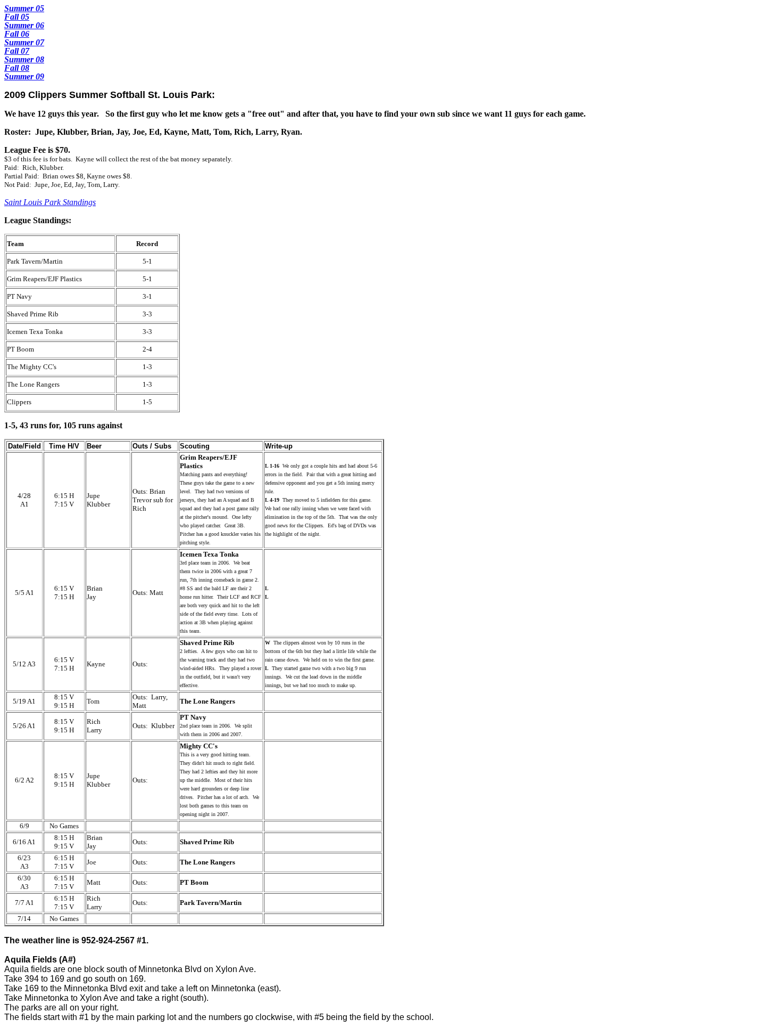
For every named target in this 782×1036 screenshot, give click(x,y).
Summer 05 (24, 8)
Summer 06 (24, 25)
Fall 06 (16, 33)
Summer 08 (24, 59)
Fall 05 (16, 16)
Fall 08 (16, 67)
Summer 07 (24, 42)
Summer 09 (24, 76)
